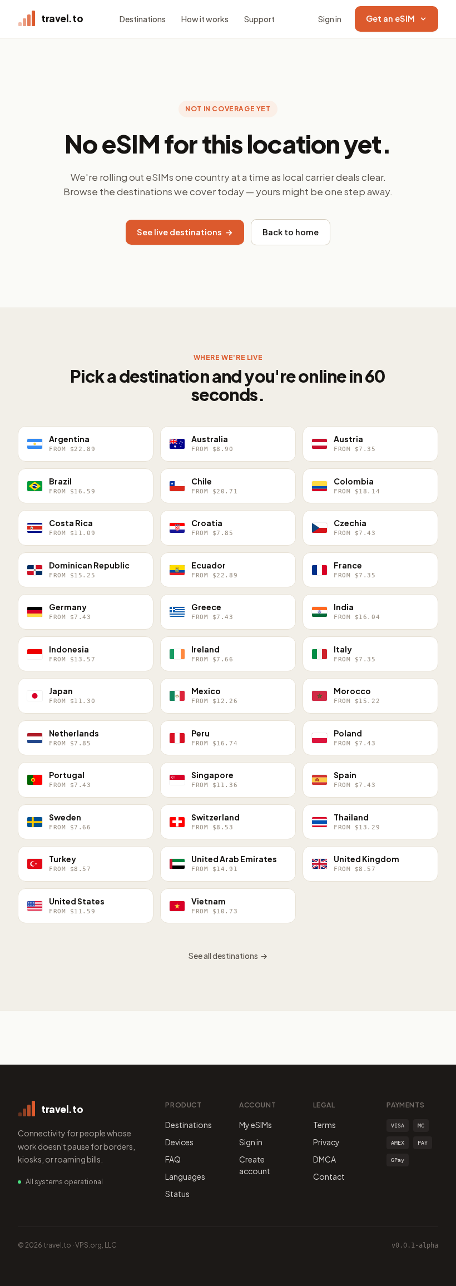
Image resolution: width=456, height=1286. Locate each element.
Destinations (143, 19)
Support (259, 19)
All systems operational (64, 1182)
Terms (324, 1125)
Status (177, 1194)
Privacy (326, 1142)
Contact (329, 1176)
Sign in (329, 19)
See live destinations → (185, 232)
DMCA (324, 1159)
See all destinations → (228, 956)
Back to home (290, 232)
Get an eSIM (390, 18)
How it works (205, 19)
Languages (185, 1176)
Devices (179, 1142)
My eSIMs (255, 1125)
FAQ (173, 1159)
